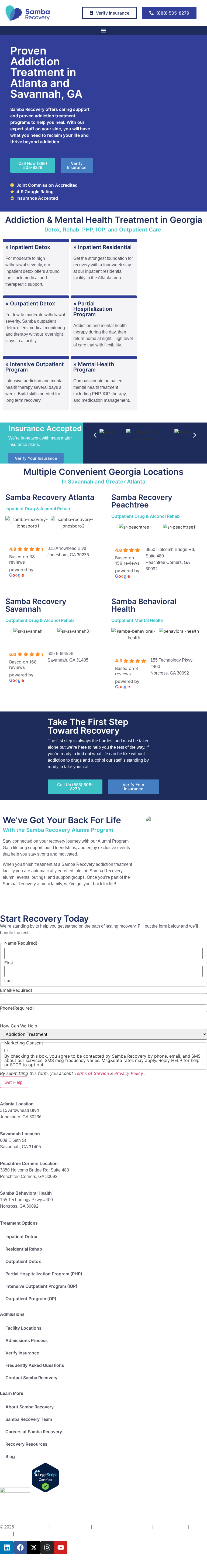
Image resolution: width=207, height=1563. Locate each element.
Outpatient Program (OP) (30, 1298)
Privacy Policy (128, 1073)
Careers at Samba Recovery (33, 1431)
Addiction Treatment (70, 1527)
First (8, 963)
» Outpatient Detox (30, 303)
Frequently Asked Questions (34, 1365)
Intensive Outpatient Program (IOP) (41, 1286)
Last (8, 980)
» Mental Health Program (93, 367)
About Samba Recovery (29, 1406)
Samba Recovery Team (28, 1419)
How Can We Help (18, 1026)
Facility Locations (23, 1328)
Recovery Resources (26, 1444)
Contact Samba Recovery (31, 1377)
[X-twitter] (33, 1547)
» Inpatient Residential (102, 247)
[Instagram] (47, 1547)
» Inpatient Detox (27, 247)
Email (16, 990)
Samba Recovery (31, 1527)
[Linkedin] (6, 1547)
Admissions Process (26, 1340)
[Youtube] (60, 1547)
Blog (10, 1456)
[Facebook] (20, 1547)
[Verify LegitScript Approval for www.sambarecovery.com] (45, 1491)
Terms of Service (91, 1073)
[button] (103, 30)
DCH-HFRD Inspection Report (122, 1527)
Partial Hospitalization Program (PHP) (43, 1273)
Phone (17, 1008)
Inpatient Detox (21, 1236)
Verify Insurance (22, 1353)
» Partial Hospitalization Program (92, 309)
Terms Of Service (171, 1527)
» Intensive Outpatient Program (34, 367)
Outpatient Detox (23, 1261)
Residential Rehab (23, 1249)
